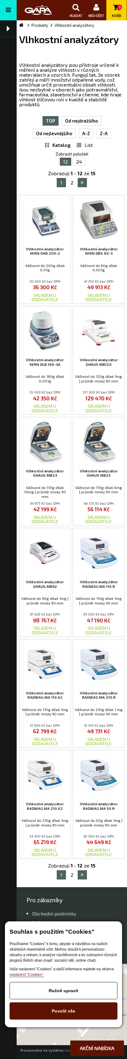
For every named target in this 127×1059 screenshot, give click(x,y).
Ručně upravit (63, 990)
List (88, 145)
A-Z (86, 133)
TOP (50, 120)
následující (82, 182)
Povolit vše (63, 1010)
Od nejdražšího (81, 120)
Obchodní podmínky (54, 913)
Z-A (104, 133)
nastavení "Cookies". (27, 974)
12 (65, 161)
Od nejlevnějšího (54, 133)
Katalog (61, 145)
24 (79, 161)
